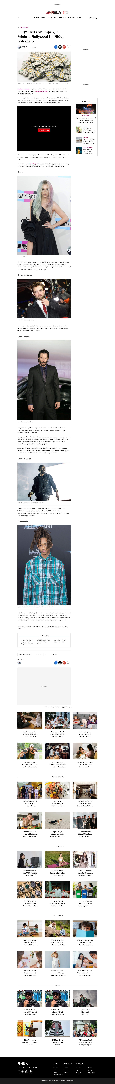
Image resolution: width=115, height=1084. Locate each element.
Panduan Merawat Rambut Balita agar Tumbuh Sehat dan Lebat (57, 973)
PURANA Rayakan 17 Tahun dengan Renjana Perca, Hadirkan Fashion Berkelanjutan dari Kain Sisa (30, 803)
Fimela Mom (58, 916)
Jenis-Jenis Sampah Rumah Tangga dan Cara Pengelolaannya (85, 903)
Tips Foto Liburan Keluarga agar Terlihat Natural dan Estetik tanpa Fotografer (30, 764)
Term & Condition (67, 1070)
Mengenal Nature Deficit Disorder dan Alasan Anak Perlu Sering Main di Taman (57, 942)
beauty (50, 17)
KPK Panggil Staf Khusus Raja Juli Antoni (57, 1042)
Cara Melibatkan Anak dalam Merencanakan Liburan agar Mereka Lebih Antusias (29, 734)
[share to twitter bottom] (60, 663)
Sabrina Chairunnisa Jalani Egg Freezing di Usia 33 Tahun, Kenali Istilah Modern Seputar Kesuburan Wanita (85, 873)
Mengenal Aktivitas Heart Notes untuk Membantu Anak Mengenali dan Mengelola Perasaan (30, 973)
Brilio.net (90, 1070)
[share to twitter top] (60, 47)
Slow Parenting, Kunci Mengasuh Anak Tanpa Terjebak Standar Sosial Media (85, 973)
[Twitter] (26, 1072)
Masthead (56, 1070)
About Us (55, 1067)
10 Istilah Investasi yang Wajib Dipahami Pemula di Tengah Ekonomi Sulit (30, 873)
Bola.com (90, 1067)
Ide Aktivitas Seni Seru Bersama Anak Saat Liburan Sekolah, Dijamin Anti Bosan (85, 764)
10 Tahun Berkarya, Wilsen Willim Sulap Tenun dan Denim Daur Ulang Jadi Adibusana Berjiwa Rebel (85, 834)
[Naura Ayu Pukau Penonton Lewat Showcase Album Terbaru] (79, 150)
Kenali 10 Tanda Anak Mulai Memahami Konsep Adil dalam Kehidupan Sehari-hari (30, 942)
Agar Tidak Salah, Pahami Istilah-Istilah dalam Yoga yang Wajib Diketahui (57, 873)
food (55, 17)
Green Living (58, 777)
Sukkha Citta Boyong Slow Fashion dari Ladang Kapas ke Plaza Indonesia (85, 803)
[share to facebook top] (56, 47)
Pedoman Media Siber (58, 1074)
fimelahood (72, 17)
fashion (43, 17)
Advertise (56, 1072)
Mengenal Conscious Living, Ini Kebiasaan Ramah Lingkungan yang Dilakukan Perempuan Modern (30, 834)
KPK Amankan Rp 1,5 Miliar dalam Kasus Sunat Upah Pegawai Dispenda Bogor (85, 1042)
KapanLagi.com (91, 1072)
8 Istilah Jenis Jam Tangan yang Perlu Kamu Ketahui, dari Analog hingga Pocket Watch (30, 903)
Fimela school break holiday (58, 707)
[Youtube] (30, 1072)
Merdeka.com (79, 1075)
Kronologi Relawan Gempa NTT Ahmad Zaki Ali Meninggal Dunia (30, 1012)
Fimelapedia (58, 846)
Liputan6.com (79, 1067)
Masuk (91, 18)
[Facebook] (19, 1072)
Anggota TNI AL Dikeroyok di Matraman (85, 1012)
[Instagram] (22, 1072)
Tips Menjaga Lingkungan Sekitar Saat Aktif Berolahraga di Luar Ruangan (57, 834)
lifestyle (36, 17)
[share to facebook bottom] (56, 663)
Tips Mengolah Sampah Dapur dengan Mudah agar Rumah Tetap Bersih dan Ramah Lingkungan (57, 803)
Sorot (58, 985)
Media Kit (66, 1067)
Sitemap (65, 1072)
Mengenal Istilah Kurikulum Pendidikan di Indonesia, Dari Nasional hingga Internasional (57, 903)
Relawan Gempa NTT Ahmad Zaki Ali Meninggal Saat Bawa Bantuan (57, 1012)
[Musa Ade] (19, 47)
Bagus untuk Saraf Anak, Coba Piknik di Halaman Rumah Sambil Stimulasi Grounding (57, 734)
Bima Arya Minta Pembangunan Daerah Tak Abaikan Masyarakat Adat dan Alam (30, 1042)
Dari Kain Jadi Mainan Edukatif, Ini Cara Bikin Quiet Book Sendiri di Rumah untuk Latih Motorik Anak (85, 942)
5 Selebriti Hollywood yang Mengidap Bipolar (43, 642)
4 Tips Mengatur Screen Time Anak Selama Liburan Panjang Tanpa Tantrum (85, 734)
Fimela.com (78, 1072)
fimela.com (51, 1080)
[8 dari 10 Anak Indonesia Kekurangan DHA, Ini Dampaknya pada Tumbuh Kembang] (79, 130)
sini (20, 629)
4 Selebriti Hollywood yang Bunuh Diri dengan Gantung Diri (27, 642)
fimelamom (62, 17)
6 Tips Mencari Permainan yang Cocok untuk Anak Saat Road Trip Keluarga (57, 764)
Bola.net (77, 1070)
